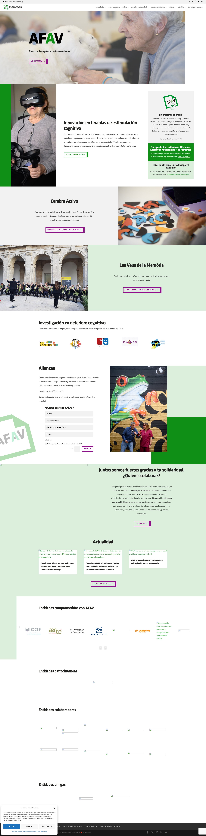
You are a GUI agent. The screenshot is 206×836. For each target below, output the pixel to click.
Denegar (29, 826)
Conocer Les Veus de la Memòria (140, 290)
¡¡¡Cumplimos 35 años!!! (170, 115)
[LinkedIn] (198, 2)
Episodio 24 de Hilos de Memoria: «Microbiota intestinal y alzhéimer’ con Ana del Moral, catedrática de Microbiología (57, 567)
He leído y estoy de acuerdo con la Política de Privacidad (63, 444)
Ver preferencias (47, 826)
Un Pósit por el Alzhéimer (195, 7)
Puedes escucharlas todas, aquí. (177, 175)
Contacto (117, 826)
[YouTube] (201, 2)
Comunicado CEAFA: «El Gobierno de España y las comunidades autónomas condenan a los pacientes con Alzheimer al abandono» (102, 567)
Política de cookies (17, 831)
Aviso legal (44, 831)
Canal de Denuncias (91, 826)
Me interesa (36, 61)
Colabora (171, 7)
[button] (54, 808)
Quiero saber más (74, 155)
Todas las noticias (102, 584)
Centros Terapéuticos (114, 7)
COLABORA (140, 524)
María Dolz (88, 832)
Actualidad (181, 7)
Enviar (87, 449)
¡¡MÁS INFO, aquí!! (184, 157)
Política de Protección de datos (31, 831)
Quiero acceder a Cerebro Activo (63, 230)
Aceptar (11, 826)
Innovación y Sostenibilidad (139, 7)
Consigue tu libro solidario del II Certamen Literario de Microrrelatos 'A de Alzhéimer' (170, 148)
